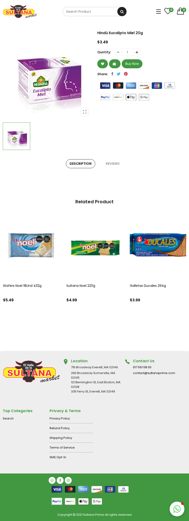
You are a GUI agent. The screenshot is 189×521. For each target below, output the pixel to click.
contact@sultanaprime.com (154, 373)
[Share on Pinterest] (126, 74)
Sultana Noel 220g (80, 285)
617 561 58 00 (142, 367)
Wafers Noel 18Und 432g (22, 285)
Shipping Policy (61, 438)
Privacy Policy (60, 418)
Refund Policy (60, 428)
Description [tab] (81, 163)
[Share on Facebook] (112, 74)
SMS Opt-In (58, 457)
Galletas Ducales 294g (148, 285)
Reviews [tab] (113, 163)
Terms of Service (62, 447)
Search (8, 418)
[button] (177, 509)
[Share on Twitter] (119, 74)
